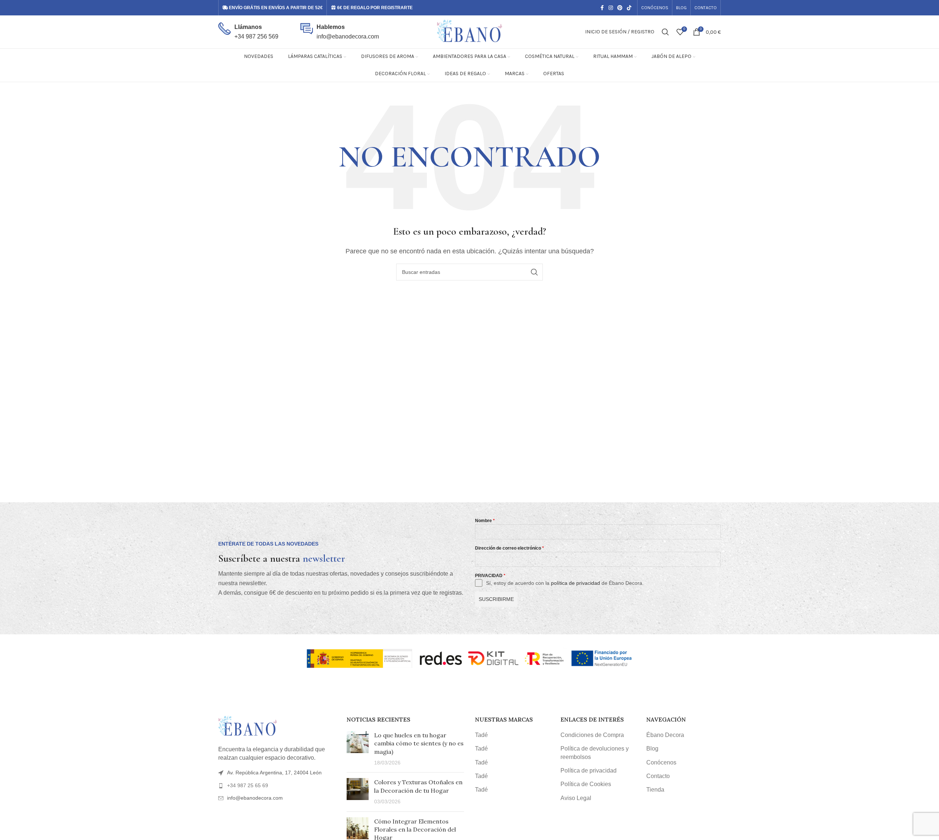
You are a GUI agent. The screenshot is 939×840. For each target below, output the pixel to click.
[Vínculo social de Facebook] (602, 8)
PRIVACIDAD (490, 575)
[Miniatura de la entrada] (358, 749)
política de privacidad (575, 583)
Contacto (658, 776)
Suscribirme (496, 599)
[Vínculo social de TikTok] (629, 8)
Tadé (481, 735)
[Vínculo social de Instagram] (610, 8)
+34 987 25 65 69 (247, 785)
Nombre (485, 520)
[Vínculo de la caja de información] (248, 31)
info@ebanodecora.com (348, 36)
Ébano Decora (665, 735)
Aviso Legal (575, 798)
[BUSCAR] (534, 272)
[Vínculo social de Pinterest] (620, 8)
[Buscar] (665, 32)
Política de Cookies (585, 784)
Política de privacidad (588, 770)
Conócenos (661, 762)
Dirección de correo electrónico (509, 548)
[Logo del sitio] (470, 31)
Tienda (655, 789)
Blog (652, 748)
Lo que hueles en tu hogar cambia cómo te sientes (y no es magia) (419, 743)
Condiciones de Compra (592, 735)
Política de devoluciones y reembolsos (594, 752)
